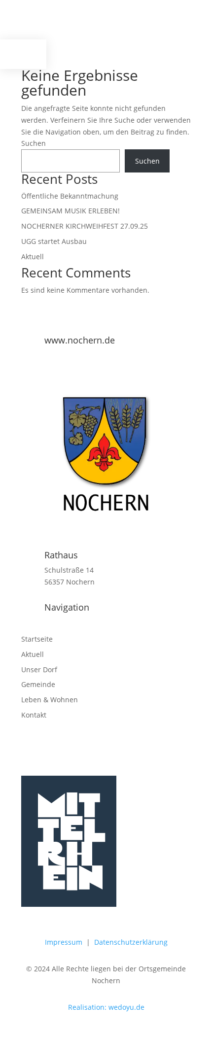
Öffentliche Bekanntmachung (69, 196)
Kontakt (33, 715)
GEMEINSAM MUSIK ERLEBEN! (70, 210)
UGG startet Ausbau (54, 241)
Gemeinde (38, 684)
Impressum (63, 942)
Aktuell (32, 256)
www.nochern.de (79, 340)
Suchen (33, 143)
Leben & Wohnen (49, 699)
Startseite (37, 639)
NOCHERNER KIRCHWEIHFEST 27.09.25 (84, 226)
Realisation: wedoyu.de (106, 1007)
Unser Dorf (39, 669)
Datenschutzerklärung (131, 942)
